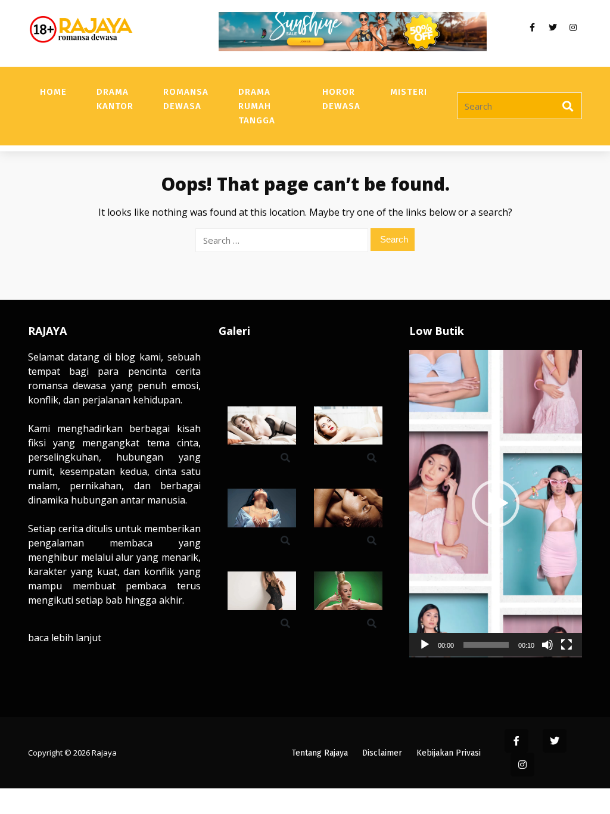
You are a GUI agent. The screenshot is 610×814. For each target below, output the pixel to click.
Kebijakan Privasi (448, 753)
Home (53, 91)
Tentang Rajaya (320, 753)
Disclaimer (382, 753)
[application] (495, 503)
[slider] (486, 645)
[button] (495, 503)
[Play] (425, 645)
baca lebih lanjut (64, 637)
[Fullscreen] (566, 645)
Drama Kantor (115, 98)
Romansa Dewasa (185, 98)
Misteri (408, 91)
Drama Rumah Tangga (256, 106)
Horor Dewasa (341, 98)
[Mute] (547, 645)
